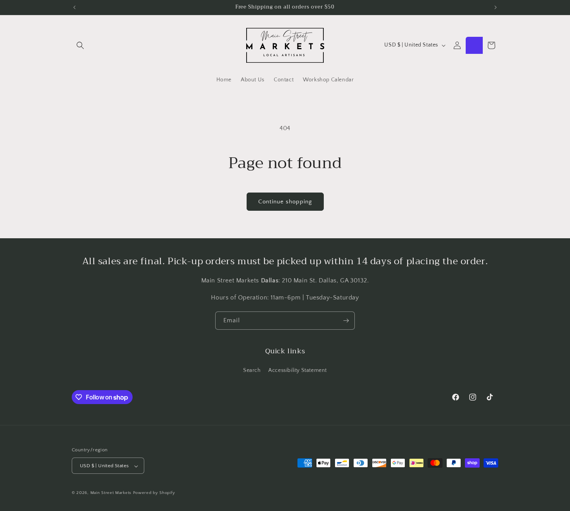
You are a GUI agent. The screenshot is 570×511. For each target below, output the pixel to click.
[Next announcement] (495, 7)
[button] (80, 45)
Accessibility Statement (297, 370)
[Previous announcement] (74, 7)
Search (252, 370)
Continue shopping (285, 201)
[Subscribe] (345, 320)
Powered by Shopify (154, 493)
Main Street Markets (110, 493)
